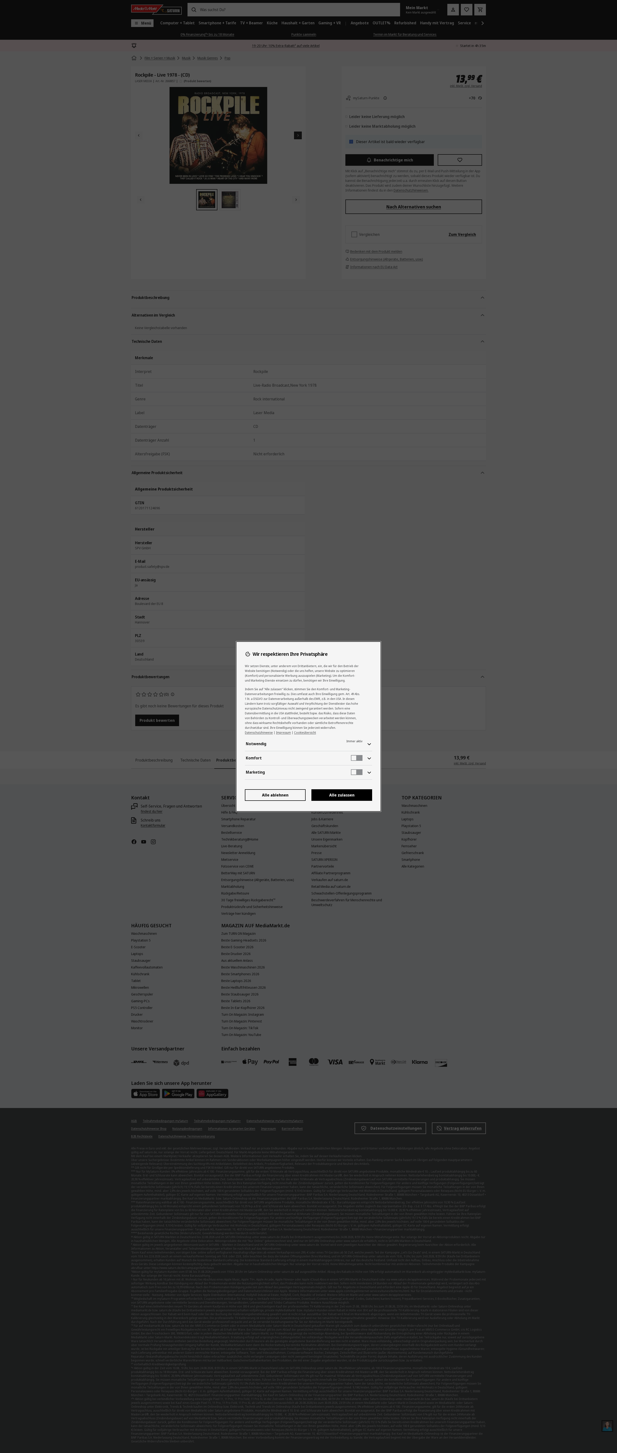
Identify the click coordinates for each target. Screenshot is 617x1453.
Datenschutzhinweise (259, 732)
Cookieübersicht (305, 732)
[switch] (356, 758)
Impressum (283, 732)
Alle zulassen (342, 795)
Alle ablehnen (275, 795)
